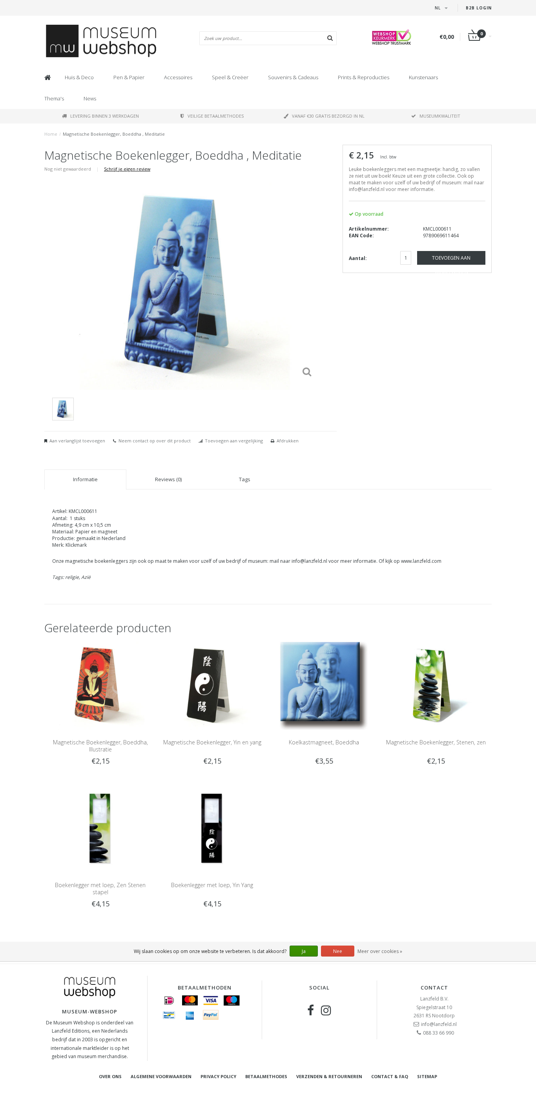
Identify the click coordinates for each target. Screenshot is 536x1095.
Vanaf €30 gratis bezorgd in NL (328, 116)
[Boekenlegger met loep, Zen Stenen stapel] (100, 827)
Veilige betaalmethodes (216, 116)
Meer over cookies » (379, 951)
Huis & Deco (79, 77)
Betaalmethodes (266, 1076)
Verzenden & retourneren (329, 1076)
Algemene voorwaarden (161, 1076)
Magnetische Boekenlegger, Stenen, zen (436, 742)
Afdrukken (288, 441)
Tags (244, 479)
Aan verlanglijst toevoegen (77, 441)
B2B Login (479, 8)
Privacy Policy (218, 1076)
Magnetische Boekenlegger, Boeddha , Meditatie (114, 134)
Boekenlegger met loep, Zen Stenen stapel (100, 888)
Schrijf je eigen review (127, 169)
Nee (337, 951)
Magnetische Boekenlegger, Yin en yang (212, 742)
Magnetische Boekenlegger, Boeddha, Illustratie (100, 745)
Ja (304, 951)
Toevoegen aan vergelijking (234, 441)
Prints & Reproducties (363, 77)
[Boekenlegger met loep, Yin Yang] (212, 827)
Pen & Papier (128, 77)
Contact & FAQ (389, 1076)
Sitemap (427, 1076)
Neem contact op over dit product (155, 441)
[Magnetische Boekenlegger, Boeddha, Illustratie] (100, 685)
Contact (434, 987)
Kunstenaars (423, 77)
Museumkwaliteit (439, 116)
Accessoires (178, 77)
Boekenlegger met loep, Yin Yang (212, 885)
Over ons (110, 1076)
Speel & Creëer (230, 77)
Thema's (54, 98)
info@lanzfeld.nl (439, 1024)
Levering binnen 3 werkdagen (104, 116)
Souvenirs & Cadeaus (293, 77)
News (90, 98)
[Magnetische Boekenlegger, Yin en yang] (212, 685)
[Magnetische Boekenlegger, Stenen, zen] (436, 685)
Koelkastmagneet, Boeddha (324, 742)
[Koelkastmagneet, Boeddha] (324, 685)
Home (50, 134)
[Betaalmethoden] (169, 1000)
